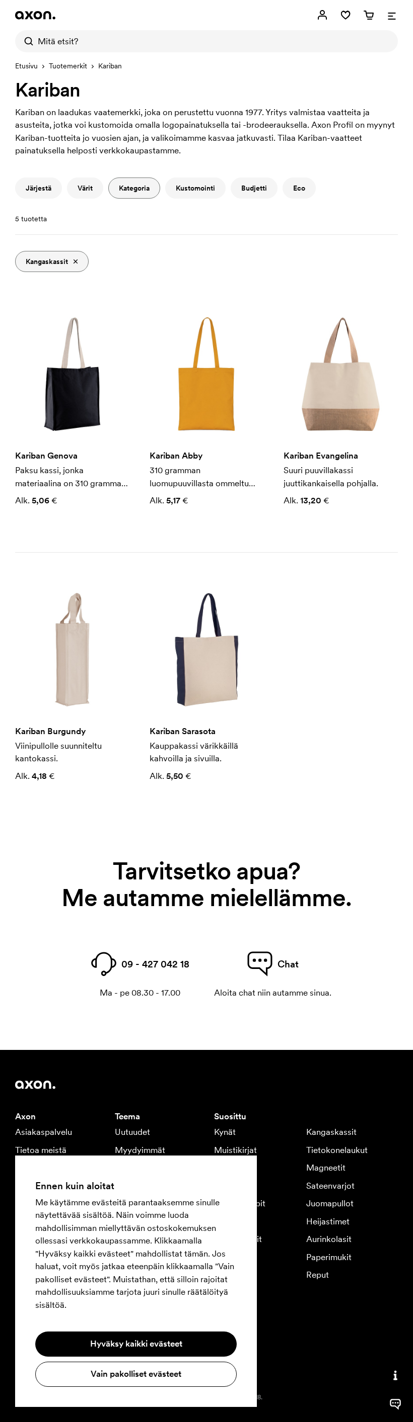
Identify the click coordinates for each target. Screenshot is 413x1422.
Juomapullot (330, 1203)
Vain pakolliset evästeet (136, 1373)
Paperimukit (329, 1257)
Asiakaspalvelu (43, 1131)
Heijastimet (328, 1221)
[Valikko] (392, 15)
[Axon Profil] (35, 15)
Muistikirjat (235, 1150)
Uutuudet (132, 1131)
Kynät (225, 1131)
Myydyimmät (140, 1150)
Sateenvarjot (330, 1185)
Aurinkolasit (329, 1239)
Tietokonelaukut (337, 1150)
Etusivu (26, 65)
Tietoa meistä (40, 1150)
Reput (317, 1274)
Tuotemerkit (68, 65)
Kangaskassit (331, 1131)
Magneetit (326, 1167)
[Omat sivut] (322, 15)
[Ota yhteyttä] (395, 1375)
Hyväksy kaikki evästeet (136, 1343)
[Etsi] (26, 41)
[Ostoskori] (369, 15)
